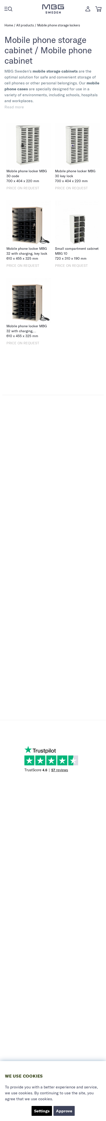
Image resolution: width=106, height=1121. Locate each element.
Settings (42, 1110)
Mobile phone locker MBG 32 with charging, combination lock (26, 331)
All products (25, 25)
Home (8, 25)
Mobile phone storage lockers (58, 25)
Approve (64, 1110)
